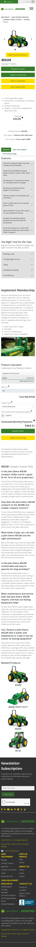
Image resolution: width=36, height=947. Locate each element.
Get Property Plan (18, 87)
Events (3, 901)
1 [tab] (15, 50)
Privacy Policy (5, 844)
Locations (9, 2)
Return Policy (16, 844)
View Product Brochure (17, 55)
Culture (21, 873)
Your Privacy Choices (12, 851)
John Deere (5, 17)
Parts (21, 860)
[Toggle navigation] (31, 9)
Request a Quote (18, 69)
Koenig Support (6, 887)
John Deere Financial (8, 895)
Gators (3, 873)
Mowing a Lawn (8, 254)
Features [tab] (6, 150)
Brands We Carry (7, 876)
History (21, 870)
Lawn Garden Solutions (20, 17)
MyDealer (4, 892)
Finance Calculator (18, 81)
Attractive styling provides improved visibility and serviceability (16, 164)
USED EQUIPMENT (10, 880)
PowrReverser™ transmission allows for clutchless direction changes (16, 181)
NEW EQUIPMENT (7, 855)
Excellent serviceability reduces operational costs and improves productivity (14, 220)
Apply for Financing (18, 75)
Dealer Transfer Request (24, 894)
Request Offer (18, 431)
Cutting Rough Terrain (11, 259)
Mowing (4, 860)
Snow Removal (8, 275)
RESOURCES (6, 883)
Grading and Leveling (10, 270)
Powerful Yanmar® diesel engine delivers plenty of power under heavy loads (16, 173)
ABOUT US (24, 866)
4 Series (27, 19)
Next (31, 39)
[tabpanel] (18, 39)
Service (21, 862)
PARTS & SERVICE (23, 855)
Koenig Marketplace (8, 904)
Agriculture (4, 867)
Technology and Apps (8, 898)
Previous (4, 39)
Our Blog (4, 890)
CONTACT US (25, 884)
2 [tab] (18, 50)
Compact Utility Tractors (12, 19)
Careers (22, 876)
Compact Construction (9, 870)
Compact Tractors (7, 863)
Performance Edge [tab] (10, 154)
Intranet (25, 844)
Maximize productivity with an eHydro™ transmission (14, 189)
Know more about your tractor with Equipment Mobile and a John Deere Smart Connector (16, 230)
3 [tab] (21, 50)
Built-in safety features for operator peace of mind (16, 204)
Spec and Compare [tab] (20, 150)
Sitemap (4, 846)
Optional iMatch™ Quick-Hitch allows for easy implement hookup (16, 212)
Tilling (5, 265)
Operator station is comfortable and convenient (16, 197)
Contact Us (23, 887)
